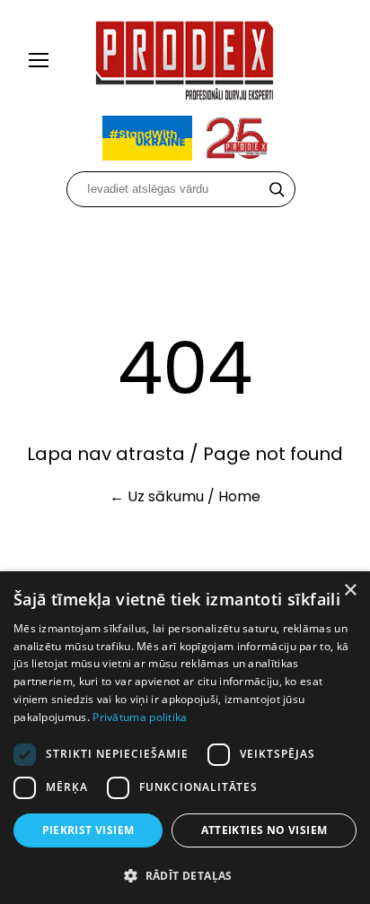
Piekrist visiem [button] (88, 830)
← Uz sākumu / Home (185, 496)
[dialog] (185, 737)
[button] (185, 874)
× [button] (350, 590)
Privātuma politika (139, 717)
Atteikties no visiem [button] (264, 830)
